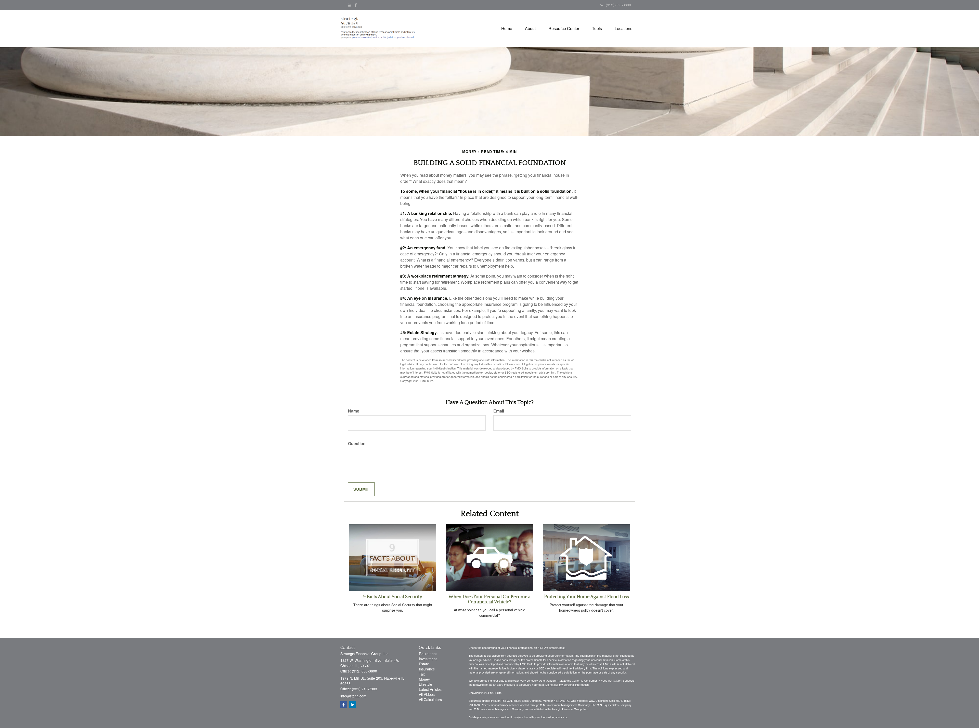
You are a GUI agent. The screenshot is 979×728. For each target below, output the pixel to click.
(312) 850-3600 (618, 4)
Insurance (427, 668)
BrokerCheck (557, 647)
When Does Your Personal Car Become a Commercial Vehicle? (489, 599)
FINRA (558, 700)
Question (357, 443)
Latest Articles (430, 689)
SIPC (566, 700)
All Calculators (430, 699)
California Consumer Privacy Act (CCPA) (597, 680)
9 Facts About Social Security (392, 596)
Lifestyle (425, 684)
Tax (422, 674)
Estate (424, 663)
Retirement (428, 653)
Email (498, 411)
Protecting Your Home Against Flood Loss (586, 596)
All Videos (427, 694)
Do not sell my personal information (567, 684)
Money (424, 679)
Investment (428, 658)
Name (353, 411)
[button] (530, 28)
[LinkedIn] (349, 4)
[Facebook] (356, 4)
